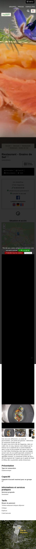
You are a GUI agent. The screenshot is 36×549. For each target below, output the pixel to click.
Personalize (28, 253)
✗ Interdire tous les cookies (14, 253)
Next (32, 432)
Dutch (33, 11)
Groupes (12, 6)
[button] (30, 2)
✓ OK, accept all (24, 250)
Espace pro (30, 6)
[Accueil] (6, 14)
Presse (21, 6)
